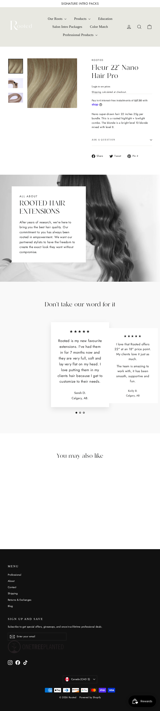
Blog (10, 606)
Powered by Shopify (90, 697)
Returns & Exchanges (19, 600)
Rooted (97, 60)
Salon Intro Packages (67, 27)
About (11, 581)
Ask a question (103, 140)
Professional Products (78, 35)
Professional (14, 575)
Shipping (96, 92)
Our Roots (55, 19)
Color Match (99, 27)
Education (105, 19)
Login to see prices (101, 86)
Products (80, 19)
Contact (12, 587)
